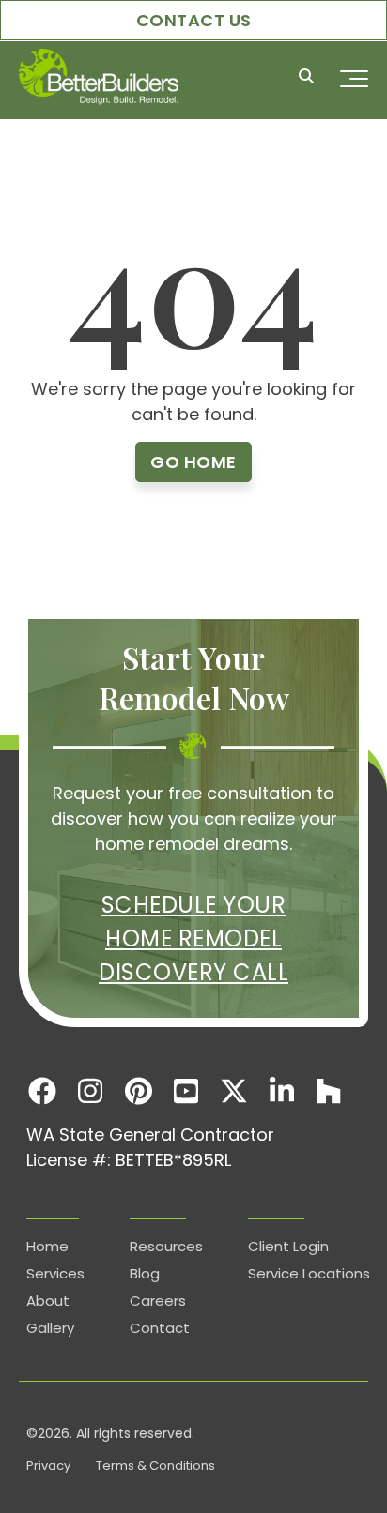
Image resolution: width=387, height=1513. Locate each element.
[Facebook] (42, 1090)
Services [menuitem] (55, 1273)
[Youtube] (186, 1090)
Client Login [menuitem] (288, 1246)
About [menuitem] (48, 1300)
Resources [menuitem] (166, 1246)
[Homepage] (98, 78)
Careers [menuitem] (158, 1300)
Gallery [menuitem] (50, 1328)
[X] (233, 1090)
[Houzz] (329, 1090)
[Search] (306, 78)
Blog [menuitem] (145, 1273)
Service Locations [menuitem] (309, 1273)
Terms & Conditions (155, 1466)
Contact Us (194, 20)
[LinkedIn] (281, 1090)
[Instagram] (90, 1090)
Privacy (49, 1466)
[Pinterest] (138, 1090)
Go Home (193, 462)
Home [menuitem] (47, 1246)
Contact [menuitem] (160, 1328)
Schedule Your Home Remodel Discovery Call (193, 938)
